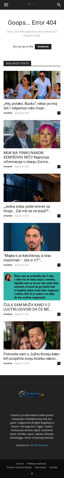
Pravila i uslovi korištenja (19, 467)
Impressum (40, 467)
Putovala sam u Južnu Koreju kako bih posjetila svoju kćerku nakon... (32, 356)
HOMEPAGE (43, 46)
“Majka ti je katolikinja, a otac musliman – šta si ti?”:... (27, 257)
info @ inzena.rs (39, 445)
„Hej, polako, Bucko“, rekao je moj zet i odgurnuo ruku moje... (30, 105)
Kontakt (53, 467)
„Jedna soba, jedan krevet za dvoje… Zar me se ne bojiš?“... (28, 208)
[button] (6, 5)
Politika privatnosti (36, 463)
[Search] (59, 5)
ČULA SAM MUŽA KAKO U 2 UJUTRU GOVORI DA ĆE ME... (28, 307)
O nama (20, 463)
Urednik (8, 112)
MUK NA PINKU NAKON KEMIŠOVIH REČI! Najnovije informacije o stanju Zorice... (27, 157)
